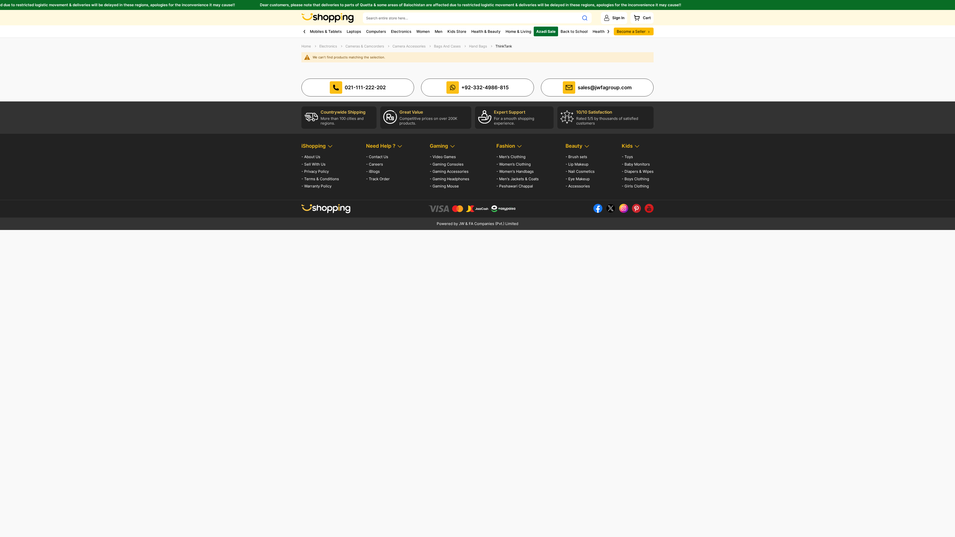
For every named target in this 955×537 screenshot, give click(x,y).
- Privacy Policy (315, 171)
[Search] (585, 17)
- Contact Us (377, 156)
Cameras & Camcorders (364, 46)
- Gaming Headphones (449, 179)
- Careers (374, 164)
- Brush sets (576, 156)
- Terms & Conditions (320, 179)
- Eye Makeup (578, 179)
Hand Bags (478, 46)
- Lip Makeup (577, 164)
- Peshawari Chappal (514, 186)
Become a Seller (633, 31)
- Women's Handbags (515, 171)
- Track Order (378, 179)
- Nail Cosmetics (580, 171)
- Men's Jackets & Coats (517, 179)
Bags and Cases (447, 46)
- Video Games (443, 156)
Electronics (401, 31)
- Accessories (578, 186)
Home (306, 46)
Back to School (574, 31)
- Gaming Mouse (444, 186)
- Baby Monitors (636, 164)
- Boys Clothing (635, 179)
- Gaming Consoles (447, 164)
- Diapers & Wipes (638, 171)
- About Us (310, 156)
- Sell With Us (313, 164)
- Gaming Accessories (449, 171)
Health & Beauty (486, 31)
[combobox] (471, 17)
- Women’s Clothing (513, 164)
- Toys (627, 156)
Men (438, 31)
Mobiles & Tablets (326, 31)
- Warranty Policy (316, 186)
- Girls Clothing (635, 186)
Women (423, 31)
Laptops (354, 31)
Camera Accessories (409, 46)
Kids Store (456, 31)
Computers (376, 31)
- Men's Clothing (510, 156)
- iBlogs (373, 171)
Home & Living (518, 31)
